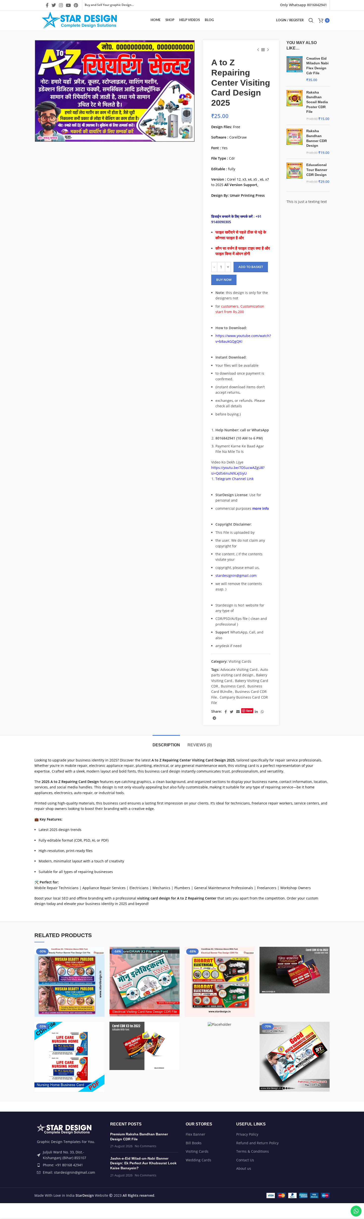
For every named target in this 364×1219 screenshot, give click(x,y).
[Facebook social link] (47, 5)
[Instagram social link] (60, 5)
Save (249, 710)
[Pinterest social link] (75, 5)
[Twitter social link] (53, 5)
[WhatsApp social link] (262, 711)
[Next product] (267, 50)
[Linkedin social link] (256, 711)
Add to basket (250, 267)
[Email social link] (238, 711)
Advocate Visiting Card (239, 669)
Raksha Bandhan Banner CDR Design (316, 138)
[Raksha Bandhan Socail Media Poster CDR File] (294, 105)
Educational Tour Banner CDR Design (316, 169)
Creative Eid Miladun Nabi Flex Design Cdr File (317, 65)
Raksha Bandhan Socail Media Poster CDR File (317, 102)
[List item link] (68, 1165)
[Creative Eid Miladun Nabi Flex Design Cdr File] (294, 69)
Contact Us (245, 1160)
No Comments (145, 1146)
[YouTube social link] (68, 5)
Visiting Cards (240, 661)
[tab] (166, 742)
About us (243, 1168)
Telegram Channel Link (234, 478)
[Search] (311, 20)
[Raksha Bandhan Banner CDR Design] (294, 142)
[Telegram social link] (214, 718)
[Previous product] (258, 50)
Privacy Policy (247, 1134)
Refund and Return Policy (257, 1143)
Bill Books (194, 1143)
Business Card (233, 686)
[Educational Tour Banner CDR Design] (294, 173)
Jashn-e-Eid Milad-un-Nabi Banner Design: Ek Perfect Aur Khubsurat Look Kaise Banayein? (143, 1163)
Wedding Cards (198, 1160)
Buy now (224, 279)
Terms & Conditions (252, 1151)
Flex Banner (195, 1134)
